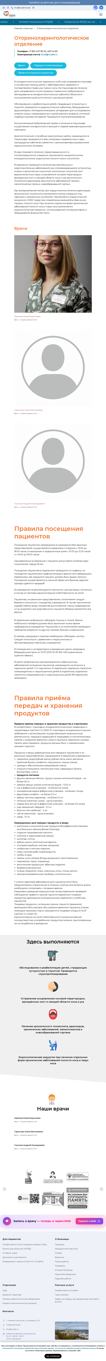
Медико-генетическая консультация (20, 1303)
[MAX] (95, 8)
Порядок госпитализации (48, 65)
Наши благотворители (65, 1274)
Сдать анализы (62, 1295)
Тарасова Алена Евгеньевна (28, 410)
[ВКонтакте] (101, 8)
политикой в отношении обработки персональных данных (28, 1348)
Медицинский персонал (66, 1249)
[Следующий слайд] (101, 1189)
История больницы (64, 1270)
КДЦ (5, 1290)
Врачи (21, 65)
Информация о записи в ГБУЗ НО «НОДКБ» (23, 1261)
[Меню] (100, 14)
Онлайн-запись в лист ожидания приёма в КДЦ (25, 1244)
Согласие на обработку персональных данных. (75, 1348)
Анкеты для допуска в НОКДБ (17, 1249)
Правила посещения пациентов (35, 73)
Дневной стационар (12, 1295)
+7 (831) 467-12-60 (13, 1325)
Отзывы (58, 1253)
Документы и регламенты (14, 1257)
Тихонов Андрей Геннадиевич (29, 504)
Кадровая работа (63, 1278)
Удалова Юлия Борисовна (27, 316)
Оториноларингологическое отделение (57, 28)
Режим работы (62, 1261)
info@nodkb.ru (12, 1329)
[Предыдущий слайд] (4, 1189)
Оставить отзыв (10, 1253)
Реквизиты (60, 1266)
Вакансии (59, 1257)
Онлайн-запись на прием (66, 1290)
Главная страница (23, 28)
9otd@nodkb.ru (49, 54)
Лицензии (59, 1244)
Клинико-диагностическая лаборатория (21, 1299)
